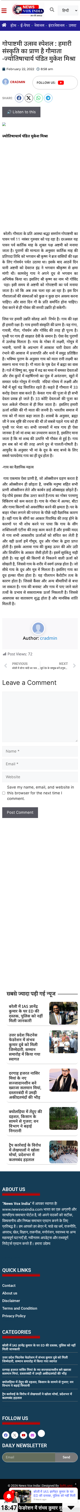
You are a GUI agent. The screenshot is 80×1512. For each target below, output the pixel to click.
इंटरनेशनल (56, 26)
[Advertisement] (40, 185)
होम (13, 26)
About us (9, 1293)
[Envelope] (32, 1435)
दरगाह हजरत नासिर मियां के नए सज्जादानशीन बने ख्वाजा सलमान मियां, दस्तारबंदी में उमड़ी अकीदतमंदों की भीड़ (25, 1085)
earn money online (7, 1406)
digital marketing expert (8, 1320)
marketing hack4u (11, 1257)
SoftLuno (66, 1485)
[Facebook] (5, 1435)
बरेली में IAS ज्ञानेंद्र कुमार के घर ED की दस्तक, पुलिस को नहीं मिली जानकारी (26, 1013)
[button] (19, 98)
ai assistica (5, 1467)
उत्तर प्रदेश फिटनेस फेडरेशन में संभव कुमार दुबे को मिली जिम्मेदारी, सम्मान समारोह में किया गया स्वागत (24, 1047)
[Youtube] (61, 83)
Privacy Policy (14, 1316)
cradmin (48, 638)
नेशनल (39, 26)
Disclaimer (11, 1300)
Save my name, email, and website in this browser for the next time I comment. (40, 793)
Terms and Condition (19, 1308)
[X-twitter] (14, 1435)
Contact (9, 1285)
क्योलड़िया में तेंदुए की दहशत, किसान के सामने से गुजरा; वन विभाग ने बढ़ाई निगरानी (25, 1121)
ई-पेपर (25, 26)
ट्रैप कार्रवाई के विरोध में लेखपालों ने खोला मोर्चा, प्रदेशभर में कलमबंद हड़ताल (25, 1152)
